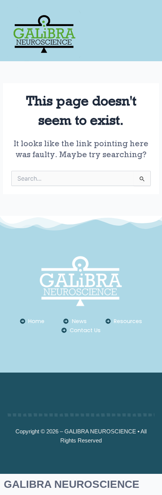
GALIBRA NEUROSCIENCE (71, 484)
